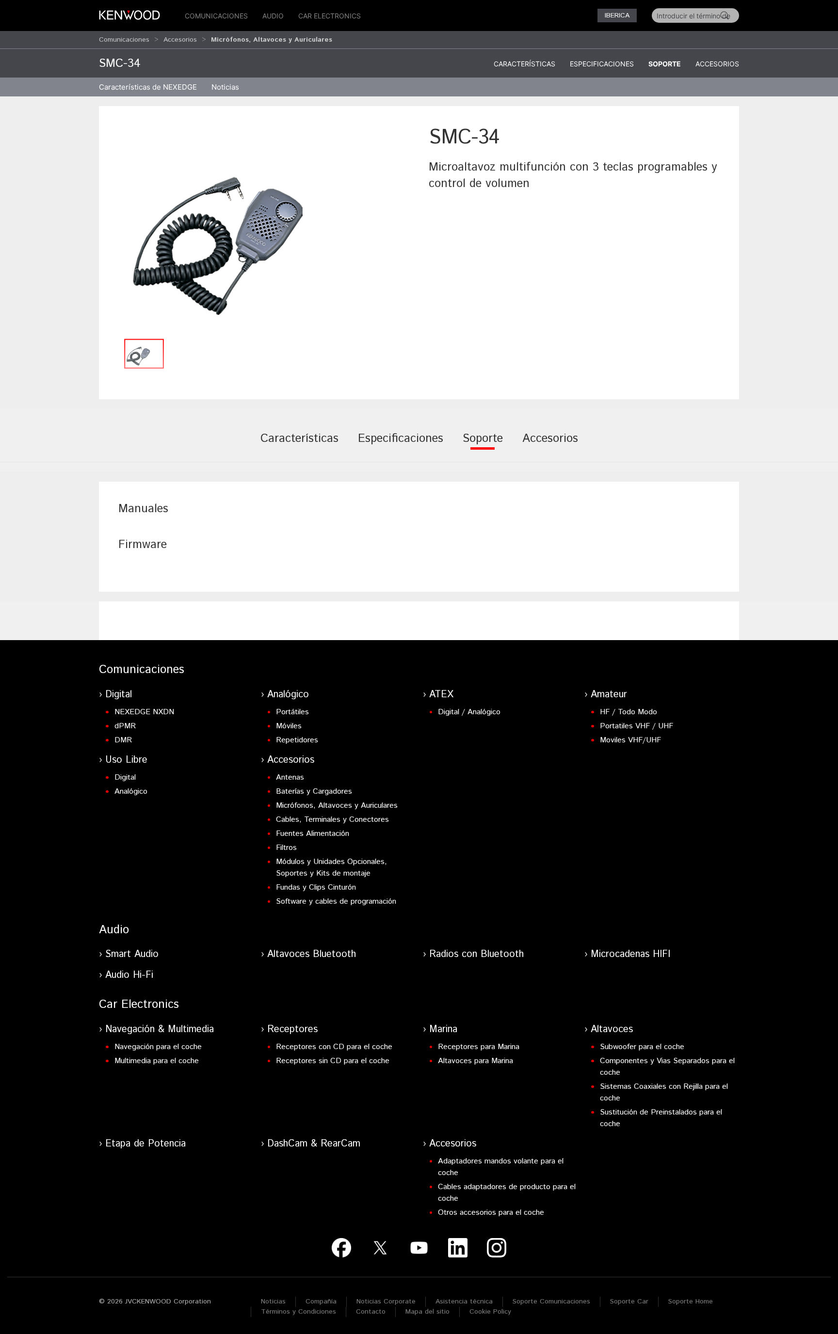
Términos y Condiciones (298, 1312)
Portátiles (292, 712)
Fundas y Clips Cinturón (316, 887)
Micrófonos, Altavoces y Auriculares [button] (271, 40)
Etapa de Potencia (145, 1144)
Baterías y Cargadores (314, 791)
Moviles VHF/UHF (630, 740)
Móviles (289, 726)
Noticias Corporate (386, 1301)
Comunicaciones (216, 16)
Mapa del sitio (427, 1312)
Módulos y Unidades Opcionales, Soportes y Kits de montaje (331, 867)
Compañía (321, 1301)
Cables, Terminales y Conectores (332, 819)
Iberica (617, 15)
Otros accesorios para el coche (491, 1212)
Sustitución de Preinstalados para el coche (661, 1118)
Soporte (664, 64)
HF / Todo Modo (628, 712)
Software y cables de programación (336, 901)
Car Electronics (329, 16)
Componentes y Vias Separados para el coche (667, 1066)
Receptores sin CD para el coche (332, 1061)
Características (524, 64)
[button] (259, 228)
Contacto (371, 1312)
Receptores (292, 1029)
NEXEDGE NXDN (144, 712)
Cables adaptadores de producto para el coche (507, 1192)
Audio (273, 16)
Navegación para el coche (158, 1046)
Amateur (609, 695)
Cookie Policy (490, 1312)
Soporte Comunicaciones (551, 1301)
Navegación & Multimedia (159, 1029)
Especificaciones (602, 64)
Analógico (288, 695)
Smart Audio (132, 954)
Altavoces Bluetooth (311, 954)
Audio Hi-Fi (129, 975)
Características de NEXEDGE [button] (148, 87)
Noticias (225, 87)
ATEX (441, 695)
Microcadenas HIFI (630, 954)
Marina (443, 1029)
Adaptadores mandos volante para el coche (501, 1167)
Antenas (290, 777)
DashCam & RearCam (313, 1144)
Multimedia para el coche (156, 1061)
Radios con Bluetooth (476, 954)
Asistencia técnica (464, 1301)
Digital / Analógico (469, 712)
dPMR (125, 726)
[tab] (299, 445)
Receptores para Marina (478, 1046)
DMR (123, 740)
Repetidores (297, 740)
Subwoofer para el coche (642, 1046)
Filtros (286, 847)
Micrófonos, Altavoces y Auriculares (337, 805)
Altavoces (612, 1029)
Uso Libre (126, 760)
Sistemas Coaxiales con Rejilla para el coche (664, 1092)
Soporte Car (629, 1301)
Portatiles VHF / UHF (636, 726)
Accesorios (180, 40)
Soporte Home (690, 1301)
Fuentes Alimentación (312, 833)
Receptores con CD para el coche (334, 1046)
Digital (118, 695)
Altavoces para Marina (475, 1061)
